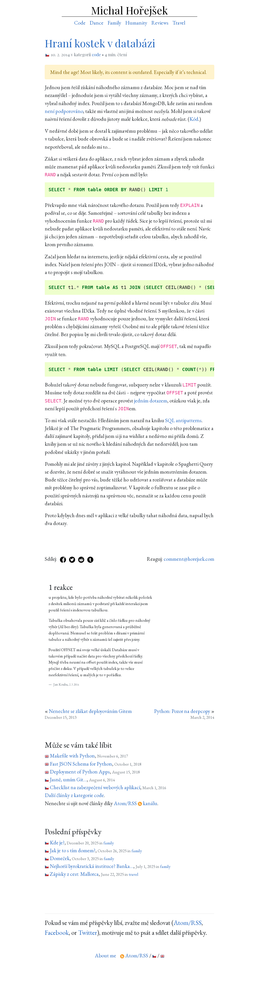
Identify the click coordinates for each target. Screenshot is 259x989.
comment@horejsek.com (189, 558)
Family (114, 22)
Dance (96, 22)
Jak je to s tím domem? (72, 850)
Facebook (57, 932)
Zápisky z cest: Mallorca (74, 873)
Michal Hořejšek (129, 10)
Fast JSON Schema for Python (81, 763)
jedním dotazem (150, 400)
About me (105, 955)
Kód (193, 118)
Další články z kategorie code (74, 795)
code (96, 54)
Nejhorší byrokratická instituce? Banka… (91, 866)
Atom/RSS (188, 922)
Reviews (159, 22)
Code (79, 22)
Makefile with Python (72, 755)
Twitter (87, 932)
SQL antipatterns (183, 420)
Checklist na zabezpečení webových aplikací (95, 787)
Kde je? (57, 842)
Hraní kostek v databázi (100, 43)
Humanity (136, 22)
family (108, 843)
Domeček (60, 858)
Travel (178, 22)
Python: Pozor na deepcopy (182, 711)
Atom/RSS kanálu (135, 803)
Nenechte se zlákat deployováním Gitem (90, 711)
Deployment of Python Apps (80, 771)
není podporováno (64, 111)
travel (133, 874)
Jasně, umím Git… (68, 779)
